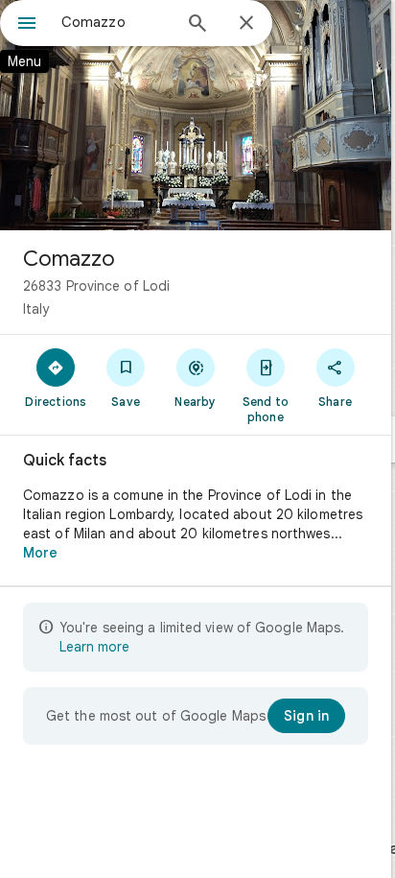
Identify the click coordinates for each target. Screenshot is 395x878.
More (40, 552)
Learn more (94, 646)
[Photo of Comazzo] (195, 115)
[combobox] (116, 22)
